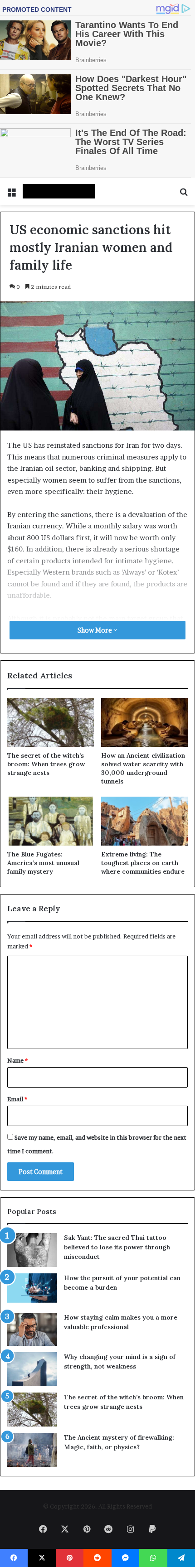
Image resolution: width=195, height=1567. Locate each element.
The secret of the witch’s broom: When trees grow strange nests (46, 764)
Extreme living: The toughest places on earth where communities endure (143, 862)
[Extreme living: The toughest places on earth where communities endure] (144, 821)
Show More (95, 630)
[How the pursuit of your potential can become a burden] (32, 1289)
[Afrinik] (59, 191)
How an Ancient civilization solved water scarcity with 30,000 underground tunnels (143, 768)
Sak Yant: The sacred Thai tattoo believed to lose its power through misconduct (117, 1247)
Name (17, 1060)
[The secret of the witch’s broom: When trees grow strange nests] (50, 722)
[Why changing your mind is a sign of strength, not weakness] (32, 1369)
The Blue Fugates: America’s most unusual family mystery (43, 862)
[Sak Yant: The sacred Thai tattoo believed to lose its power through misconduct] (32, 1250)
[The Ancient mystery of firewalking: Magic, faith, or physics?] (32, 1450)
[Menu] (11, 194)
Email (17, 1099)
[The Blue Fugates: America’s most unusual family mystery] (50, 821)
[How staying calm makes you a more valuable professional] (32, 1329)
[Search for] (183, 194)
